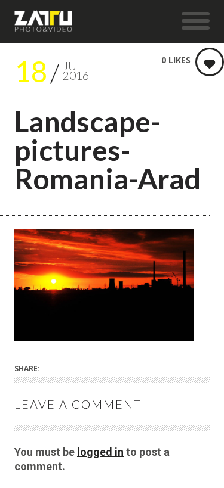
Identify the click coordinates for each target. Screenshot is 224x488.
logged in (100, 452)
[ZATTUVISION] (43, 21)
